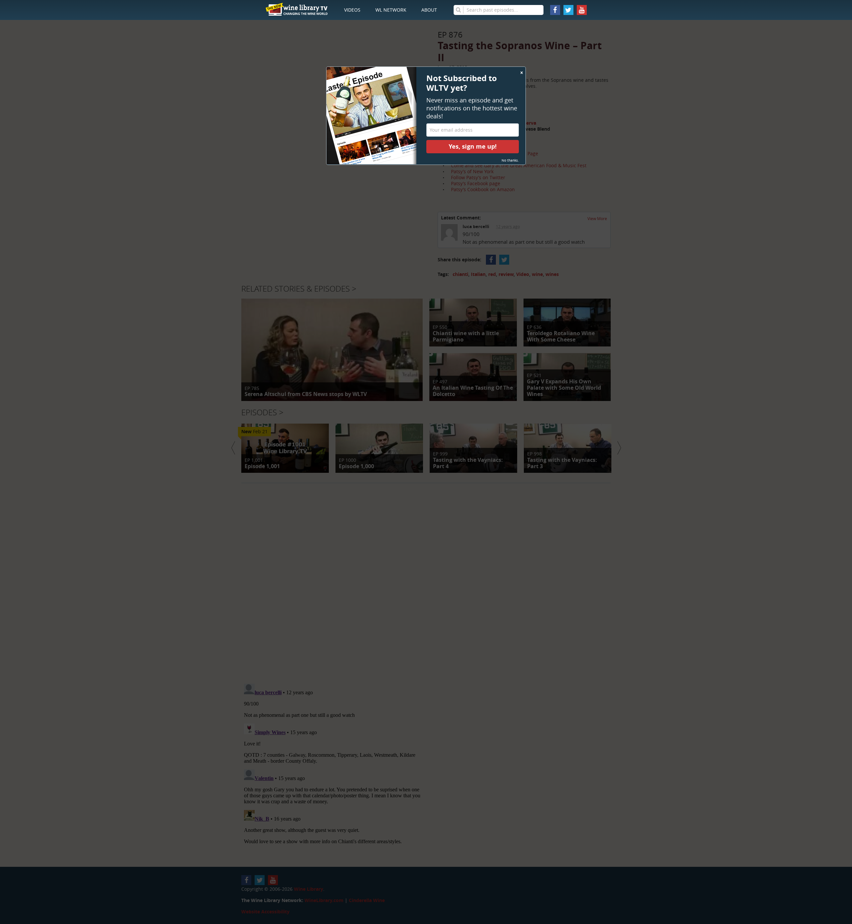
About (429, 10)
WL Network (390, 10)
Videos (352, 10)
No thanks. (510, 160)
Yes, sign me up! (473, 146)
